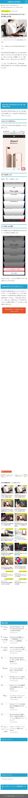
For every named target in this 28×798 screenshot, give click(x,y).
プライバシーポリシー (7, 779)
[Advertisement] (14, 85)
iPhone (7, 5)
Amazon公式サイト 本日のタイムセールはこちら (14, 310)
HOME (3, 5)
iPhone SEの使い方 (14, 5)
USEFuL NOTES (14, 2)
